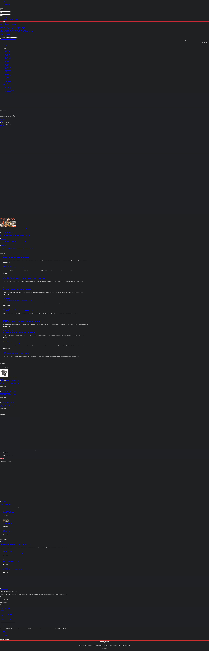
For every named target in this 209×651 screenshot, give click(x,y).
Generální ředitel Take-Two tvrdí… (11, 561)
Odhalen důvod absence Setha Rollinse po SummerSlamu (14, 241)
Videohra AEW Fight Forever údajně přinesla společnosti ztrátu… (15, 544)
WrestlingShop (6, 77)
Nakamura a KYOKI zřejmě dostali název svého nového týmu (17, 289)
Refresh (104, 649)
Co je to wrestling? (8, 88)
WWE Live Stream (8, 91)
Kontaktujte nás (6, 5)
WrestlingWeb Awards (9, 90)
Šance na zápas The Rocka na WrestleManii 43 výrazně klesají (15, 229)
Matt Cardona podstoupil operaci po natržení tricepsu (16, 343)
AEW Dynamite (8, 57)
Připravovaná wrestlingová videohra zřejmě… (14, 553)
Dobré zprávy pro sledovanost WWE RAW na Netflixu (16, 257)
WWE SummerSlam (9, 73)
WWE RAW (7, 50)
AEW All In (7, 74)
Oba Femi (6, 452)
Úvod (4, 42)
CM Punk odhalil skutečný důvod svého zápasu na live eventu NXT (19, 332)
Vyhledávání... (3, 37)
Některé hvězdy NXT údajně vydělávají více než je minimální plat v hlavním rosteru (23, 321)
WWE (6, 45)
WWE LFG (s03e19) (7, 532)
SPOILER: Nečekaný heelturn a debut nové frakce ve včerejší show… (16, 248)
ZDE (119, 646)
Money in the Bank (8, 75)
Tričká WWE (9, 608)
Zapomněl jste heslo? (7, 17)
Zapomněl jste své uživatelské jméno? (10, 19)
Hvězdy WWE (8, 83)
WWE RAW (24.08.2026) (8, 512)
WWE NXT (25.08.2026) (6, 504)
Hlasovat (2, 458)
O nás (4, 1)
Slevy (6, 80)
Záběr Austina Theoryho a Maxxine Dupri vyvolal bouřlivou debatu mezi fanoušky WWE (24, 278)
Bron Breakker (7, 454)
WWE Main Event (8, 55)
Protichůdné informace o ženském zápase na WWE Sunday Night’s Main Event (22, 311)
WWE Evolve (7, 54)
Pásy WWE (9, 614)
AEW (6, 47)
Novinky (4, 44)
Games (4, 84)
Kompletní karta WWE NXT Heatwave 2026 (13, 268)
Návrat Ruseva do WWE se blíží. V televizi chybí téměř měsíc (17, 353)
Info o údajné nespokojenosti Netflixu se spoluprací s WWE (17, 300)
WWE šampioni (8, 87)
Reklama (4, 3)
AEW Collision (8, 58)
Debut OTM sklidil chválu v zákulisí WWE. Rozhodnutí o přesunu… (16, 235)
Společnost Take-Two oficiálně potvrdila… (13, 569)
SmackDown (7, 51)
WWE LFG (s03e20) (7, 523)
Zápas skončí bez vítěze (9, 455)
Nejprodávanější (8, 81)
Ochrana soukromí (6, 4)
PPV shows (5, 71)
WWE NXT (7, 52)
